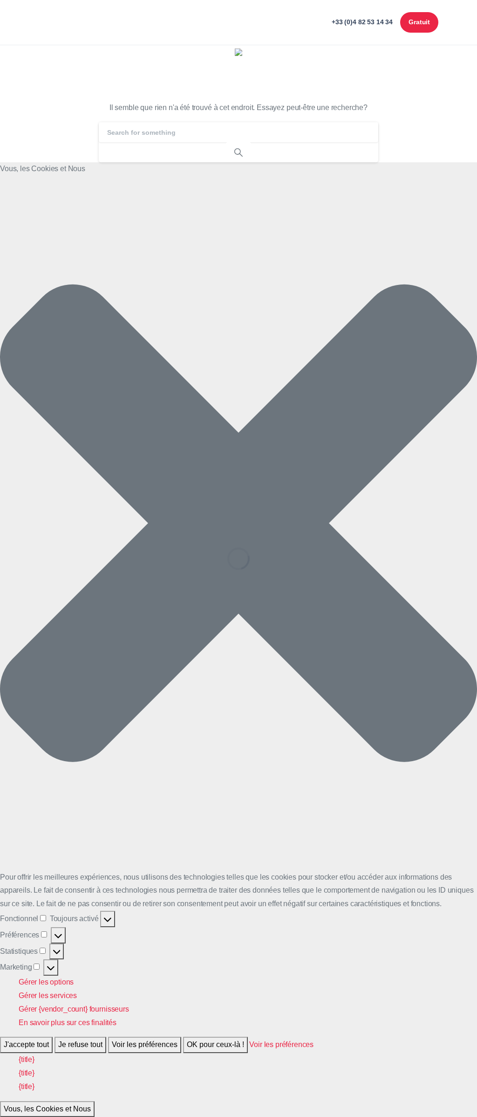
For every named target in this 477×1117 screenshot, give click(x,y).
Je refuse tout (80, 1044)
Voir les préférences (144, 1044)
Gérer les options (46, 982)
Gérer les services (48, 995)
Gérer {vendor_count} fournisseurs (74, 1009)
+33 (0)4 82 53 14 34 (362, 22)
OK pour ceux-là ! (215, 1044)
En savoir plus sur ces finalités (67, 1023)
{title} (26, 1059)
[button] (238, 523)
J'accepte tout (26, 1044)
